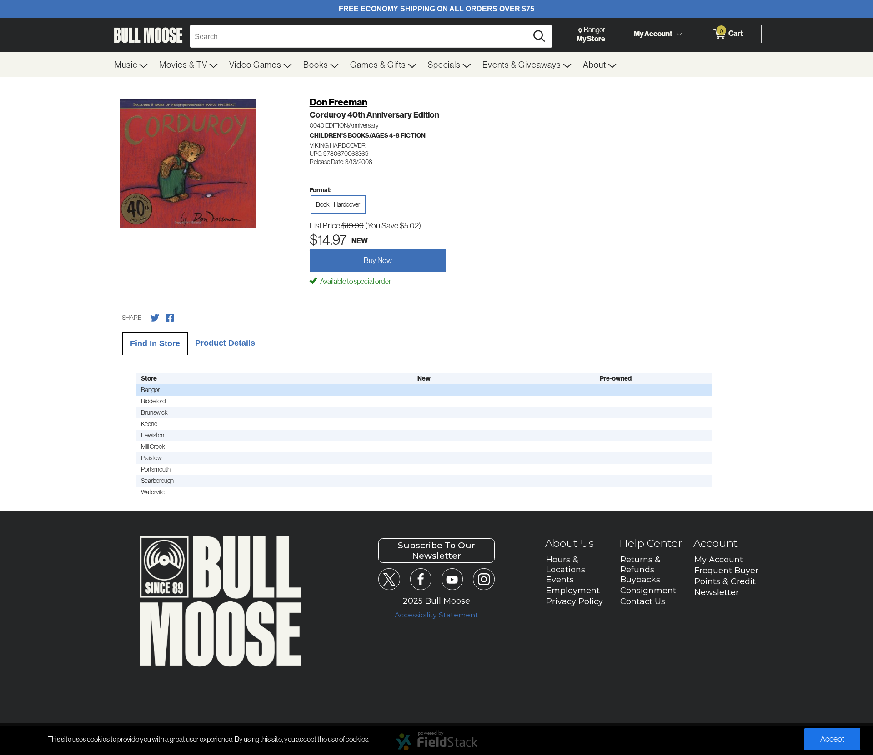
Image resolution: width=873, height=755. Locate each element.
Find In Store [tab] (155, 343)
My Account (653, 33)
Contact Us (642, 601)
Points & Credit (725, 581)
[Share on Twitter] (154, 318)
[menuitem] (131, 64)
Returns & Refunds (640, 565)
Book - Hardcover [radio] (338, 204)
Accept (832, 739)
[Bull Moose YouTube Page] (452, 579)
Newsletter (716, 592)
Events (560, 580)
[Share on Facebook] (170, 318)
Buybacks (640, 580)
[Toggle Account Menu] (678, 34)
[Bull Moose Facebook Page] (420, 579)
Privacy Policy (574, 601)
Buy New (378, 260)
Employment (573, 591)
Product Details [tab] (225, 343)
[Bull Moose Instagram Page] (483, 579)
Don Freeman (338, 102)
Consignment (648, 591)
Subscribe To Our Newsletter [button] (436, 550)
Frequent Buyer (726, 571)
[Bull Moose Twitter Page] (389, 579)
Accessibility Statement (436, 615)
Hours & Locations (565, 565)
